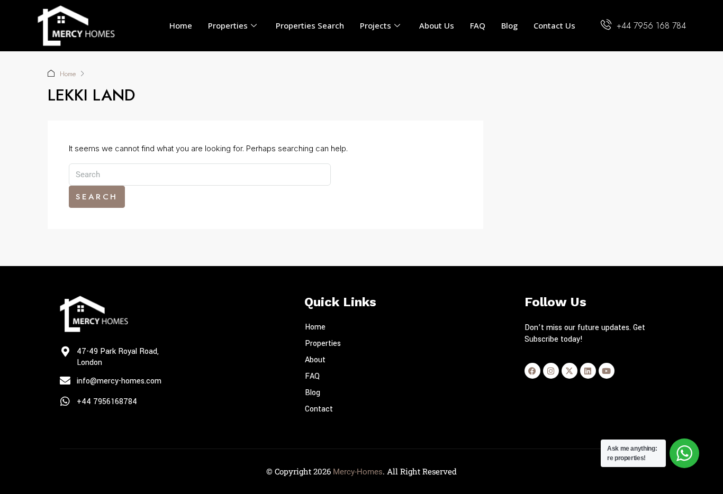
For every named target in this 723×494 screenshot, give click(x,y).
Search (97, 197)
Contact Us (554, 25)
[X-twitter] (569, 371)
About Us (436, 25)
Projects (375, 25)
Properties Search (310, 25)
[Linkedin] (588, 371)
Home (180, 25)
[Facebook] (532, 371)
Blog (509, 25)
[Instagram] (551, 371)
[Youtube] (606, 371)
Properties (228, 25)
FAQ (477, 25)
